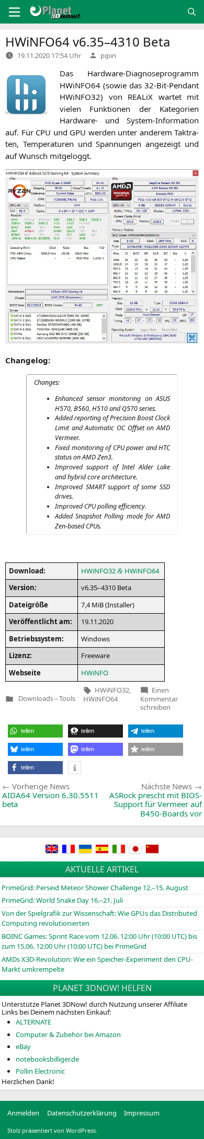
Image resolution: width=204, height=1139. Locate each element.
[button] (35, 731)
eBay (23, 1046)
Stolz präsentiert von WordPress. (52, 1130)
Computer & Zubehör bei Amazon (68, 1034)
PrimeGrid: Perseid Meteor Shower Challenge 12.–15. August (95, 887)
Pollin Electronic (40, 1071)
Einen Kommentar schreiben (159, 698)
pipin (108, 55)
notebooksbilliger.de (47, 1059)
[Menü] (14, 12)
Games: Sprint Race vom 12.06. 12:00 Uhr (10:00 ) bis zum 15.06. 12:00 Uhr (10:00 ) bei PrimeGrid (99, 941)
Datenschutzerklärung (82, 1113)
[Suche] (192, 11)
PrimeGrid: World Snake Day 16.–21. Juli (62, 900)
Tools (67, 699)
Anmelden (23, 1113)
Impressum (142, 1113)
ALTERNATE (33, 1022)
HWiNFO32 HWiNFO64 (120, 571)
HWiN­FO (94, 672)
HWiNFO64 (100, 699)
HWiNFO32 (112, 690)
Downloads (35, 699)
